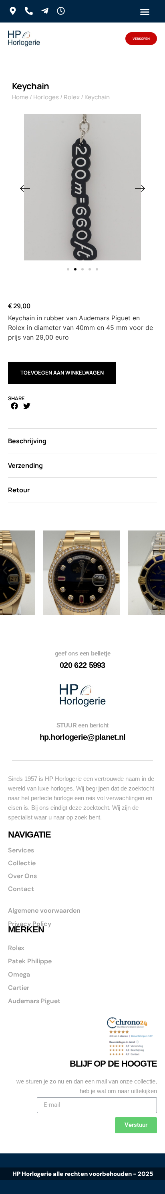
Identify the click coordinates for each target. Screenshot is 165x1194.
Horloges (46, 97)
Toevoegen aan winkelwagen (62, 372)
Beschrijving (27, 440)
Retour (19, 489)
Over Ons (22, 876)
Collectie (22, 863)
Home (20, 97)
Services (21, 850)
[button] (144, 11)
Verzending (25, 465)
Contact (21, 889)
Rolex (72, 97)
